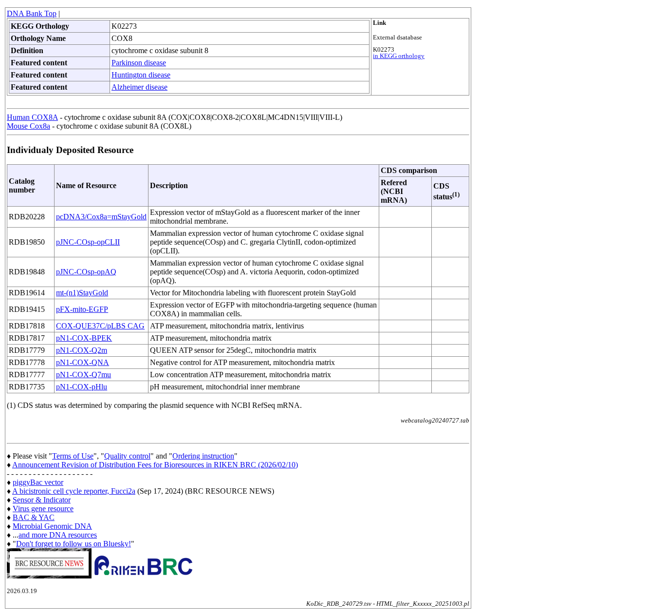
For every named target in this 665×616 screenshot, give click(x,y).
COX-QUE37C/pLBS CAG (100, 326)
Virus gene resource (43, 508)
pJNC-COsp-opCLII (88, 242)
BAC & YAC (34, 517)
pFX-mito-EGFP (82, 309)
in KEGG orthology (399, 56)
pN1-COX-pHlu (81, 387)
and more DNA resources (57, 535)
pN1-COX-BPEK (84, 338)
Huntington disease (140, 75)
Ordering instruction (203, 456)
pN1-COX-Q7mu (83, 374)
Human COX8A (32, 117)
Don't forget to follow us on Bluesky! (73, 543)
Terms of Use (72, 456)
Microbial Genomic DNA (52, 526)
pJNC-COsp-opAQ (86, 272)
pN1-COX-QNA (82, 362)
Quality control (127, 456)
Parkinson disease (138, 62)
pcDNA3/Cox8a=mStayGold (101, 216)
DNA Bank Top (31, 13)
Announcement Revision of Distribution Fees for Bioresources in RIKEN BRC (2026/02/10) (155, 465)
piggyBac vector (38, 482)
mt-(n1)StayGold (82, 293)
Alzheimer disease (139, 87)
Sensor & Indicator (42, 500)
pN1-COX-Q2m (81, 350)
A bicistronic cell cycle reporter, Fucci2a (73, 491)
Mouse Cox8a (28, 126)
